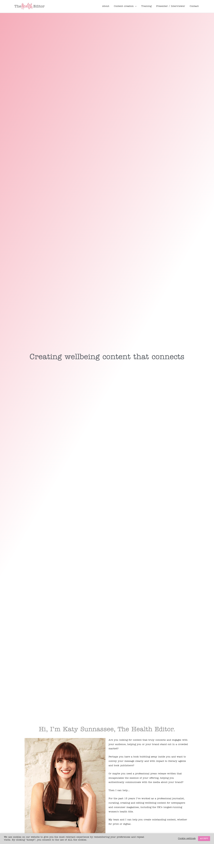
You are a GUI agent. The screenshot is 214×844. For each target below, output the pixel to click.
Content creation (124, 6)
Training (146, 6)
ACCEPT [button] (204, 839)
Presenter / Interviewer (170, 6)
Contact (194, 6)
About (105, 6)
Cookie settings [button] (187, 838)
